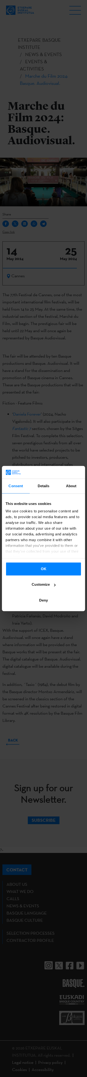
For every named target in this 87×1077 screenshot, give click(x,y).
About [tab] (71, 486)
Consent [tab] (15, 486)
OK (43, 569)
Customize (41, 584)
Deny (43, 600)
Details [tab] (44, 486)
